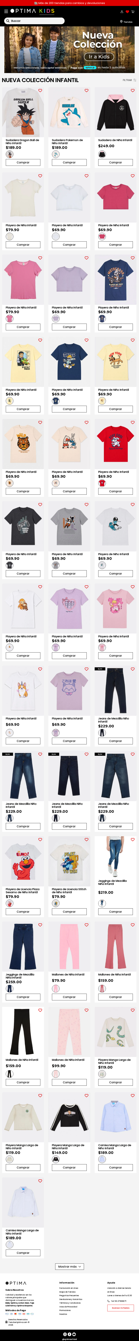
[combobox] (34, 21)
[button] (9, 154)
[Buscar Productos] (7, 20)
